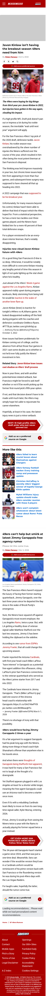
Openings (26, 939)
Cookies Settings (30, 970)
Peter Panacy (11, 57)
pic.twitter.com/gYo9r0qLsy (23, 326)
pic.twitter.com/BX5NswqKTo (16, 708)
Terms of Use (8, 958)
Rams (18, 622)
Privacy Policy (28, 953)
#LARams (26, 311)
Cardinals (34, 657)
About (5, 939)
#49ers (14, 311)
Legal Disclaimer (10, 962)
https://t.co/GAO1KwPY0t (25, 704)
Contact (6, 944)
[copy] (17, 61)
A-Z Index (6, 970)
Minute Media (14, 977)
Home (4, 922)
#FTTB (5, 326)
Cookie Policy (28, 958)
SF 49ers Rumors (16, 922)
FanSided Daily (29, 949)
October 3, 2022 (9, 332)
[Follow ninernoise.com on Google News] (40, 438)
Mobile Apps (8, 949)
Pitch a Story (8, 953)
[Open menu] (3, 3)
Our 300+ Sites (29, 944)
